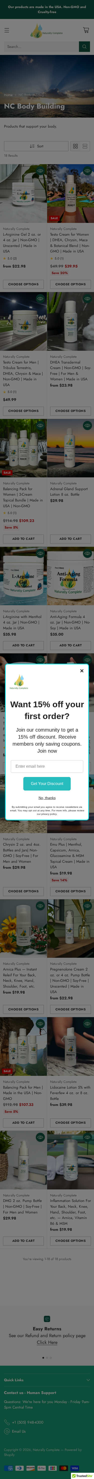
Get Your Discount (47, 783)
